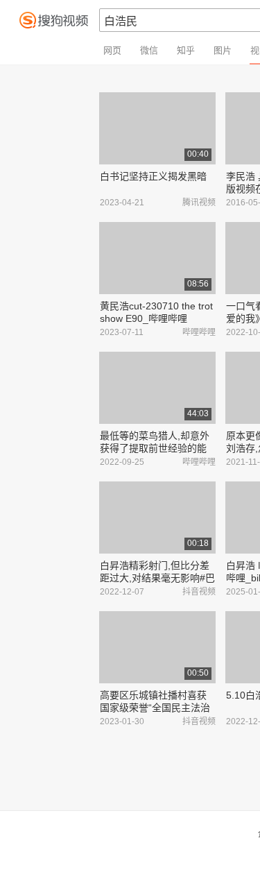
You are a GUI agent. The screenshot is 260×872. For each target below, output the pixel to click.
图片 (223, 50)
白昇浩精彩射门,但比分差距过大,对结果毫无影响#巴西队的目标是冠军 (157, 578)
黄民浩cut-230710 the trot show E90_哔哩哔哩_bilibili (156, 318)
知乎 (186, 50)
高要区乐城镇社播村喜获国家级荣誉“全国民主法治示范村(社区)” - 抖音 (155, 708)
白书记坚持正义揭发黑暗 (153, 176)
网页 (112, 50)
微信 (149, 50)
